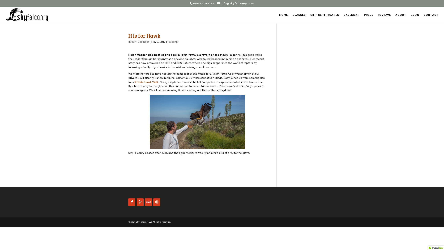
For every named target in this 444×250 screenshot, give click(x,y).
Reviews (384, 15)
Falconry (173, 41)
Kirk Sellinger (140, 41)
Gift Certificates (324, 15)
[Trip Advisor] (148, 202)
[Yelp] (140, 202)
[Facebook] (131, 202)
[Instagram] (156, 202)
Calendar (352, 15)
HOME (283, 15)
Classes (299, 15)
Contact (431, 15)
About (400, 15)
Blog (415, 15)
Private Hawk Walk (147, 82)
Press (368, 15)
